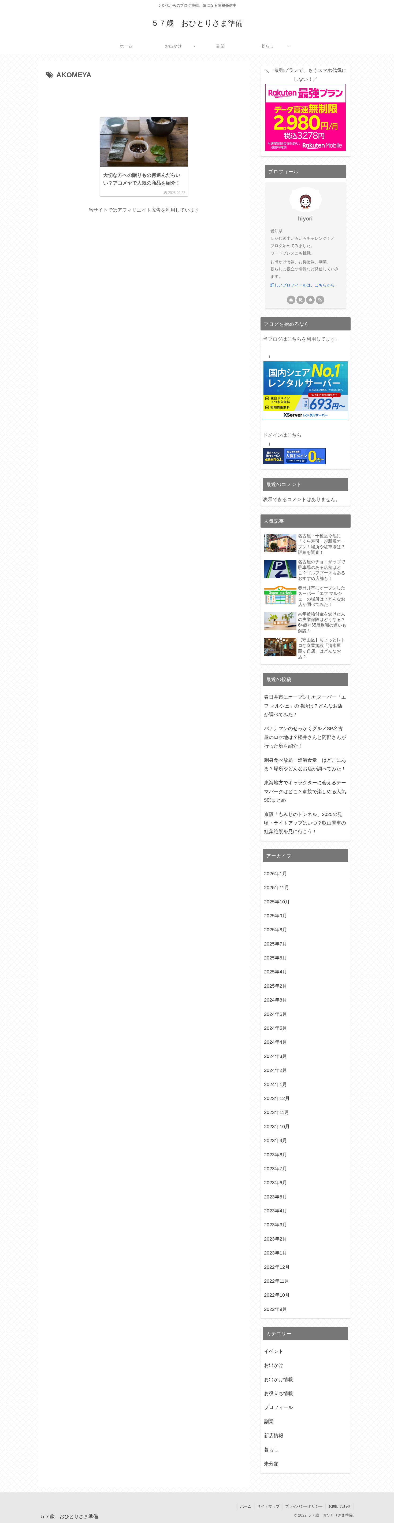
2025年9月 (275, 916)
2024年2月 (275, 1070)
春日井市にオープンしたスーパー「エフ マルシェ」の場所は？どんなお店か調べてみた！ (305, 705)
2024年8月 (275, 1000)
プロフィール (278, 1407)
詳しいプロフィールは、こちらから (302, 285)
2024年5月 (275, 1028)
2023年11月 (276, 1112)
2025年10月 (277, 901)
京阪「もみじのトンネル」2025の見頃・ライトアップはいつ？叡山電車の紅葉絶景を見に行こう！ (305, 823)
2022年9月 (275, 1309)
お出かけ (273, 1365)
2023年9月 (275, 1140)
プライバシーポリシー (304, 1506)
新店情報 (273, 1436)
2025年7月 (275, 944)
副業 (269, 1421)
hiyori (305, 219)
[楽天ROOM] (300, 300)
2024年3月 (275, 1056)
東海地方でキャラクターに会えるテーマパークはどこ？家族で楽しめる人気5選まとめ (305, 791)
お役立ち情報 (278, 1393)
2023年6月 (275, 1183)
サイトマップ (268, 1506)
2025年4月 (275, 972)
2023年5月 (275, 1197)
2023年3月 (275, 1225)
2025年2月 (275, 986)
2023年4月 (275, 1211)
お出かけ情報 (278, 1379)
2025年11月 (276, 888)
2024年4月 (275, 1042)
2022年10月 (277, 1295)
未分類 (271, 1464)
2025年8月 (275, 930)
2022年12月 (277, 1267)
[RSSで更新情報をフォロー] (320, 300)
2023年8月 (275, 1154)
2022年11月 (276, 1281)
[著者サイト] (291, 300)
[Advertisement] (144, 96)
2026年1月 (275, 873)
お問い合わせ (339, 1506)
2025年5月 (275, 958)
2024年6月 (275, 1014)
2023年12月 (277, 1098)
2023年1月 (275, 1253)
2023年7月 (275, 1169)
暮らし (271, 1449)
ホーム (245, 1506)
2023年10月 (277, 1126)
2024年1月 (275, 1084)
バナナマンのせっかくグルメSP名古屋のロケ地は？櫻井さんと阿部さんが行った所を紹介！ (305, 737)
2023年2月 (275, 1239)
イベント (273, 1351)
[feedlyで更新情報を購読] (310, 300)
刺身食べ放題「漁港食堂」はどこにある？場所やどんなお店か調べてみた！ (305, 764)
